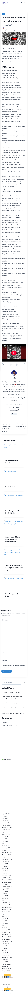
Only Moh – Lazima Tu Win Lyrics (11, 692)
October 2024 (6, 857)
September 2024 (7, 859)
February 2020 (6, 964)
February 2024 (6, 875)
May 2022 (5, 923)
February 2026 (6, 825)
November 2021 (6, 937)
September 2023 (7, 886)
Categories (5, 722)
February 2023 (6, 902)
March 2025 (5, 846)
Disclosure (10, 994)
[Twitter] (9, 987)
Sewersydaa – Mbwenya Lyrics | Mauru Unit (21, 425)
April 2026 (5, 820)
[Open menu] (24, 3)
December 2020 (7, 957)
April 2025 (5, 843)
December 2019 (6, 966)
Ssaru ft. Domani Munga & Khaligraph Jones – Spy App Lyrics (14, 567)
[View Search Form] (21, 3)
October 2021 (6, 939)
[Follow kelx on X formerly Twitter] (15, 414)
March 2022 (5, 928)
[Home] (3, 25)
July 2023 (5, 891)
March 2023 (5, 900)
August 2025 (5, 834)
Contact (15, 994)
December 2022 (7, 907)
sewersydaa (20, 364)
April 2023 (5, 898)
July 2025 (5, 836)
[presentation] (14, 451)
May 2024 (5, 868)
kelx (7, 28)
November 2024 (6, 855)
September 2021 (7, 941)
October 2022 (6, 912)
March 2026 (5, 823)
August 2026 (6, 814)
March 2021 (5, 955)
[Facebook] (5, 987)
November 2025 (6, 827)
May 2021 (4, 950)
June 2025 (5, 839)
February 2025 (6, 848)
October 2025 (6, 829)
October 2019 (6, 971)
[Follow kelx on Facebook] (12, 414)
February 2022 (6, 930)
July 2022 (5, 918)
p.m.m (13, 364)
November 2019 (6, 969)
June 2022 (5, 921)
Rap (4, 14)
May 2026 (5, 818)
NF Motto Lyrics (10, 487)
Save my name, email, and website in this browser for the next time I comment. (14, 666)
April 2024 (5, 871)
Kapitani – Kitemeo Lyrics (9, 703)
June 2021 (5, 948)
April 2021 (5, 953)
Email (4, 653)
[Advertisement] (14, 743)
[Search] (24, 683)
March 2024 (5, 873)
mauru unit (6, 364)
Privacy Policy (5, 994)
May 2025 (5, 841)
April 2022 (5, 925)
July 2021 (4, 946)
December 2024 (7, 852)
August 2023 (5, 889)
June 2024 (5, 866)
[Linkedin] (3, 987)
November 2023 (6, 882)
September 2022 (7, 914)
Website (4, 661)
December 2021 (6, 934)
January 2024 (6, 877)
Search (4, 680)
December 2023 (7, 880)
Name (4, 645)
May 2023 (5, 896)
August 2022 (5, 916)
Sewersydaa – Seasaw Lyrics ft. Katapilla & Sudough (6, 426)
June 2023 (5, 893)
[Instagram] (7, 987)
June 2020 (5, 959)
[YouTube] (12, 987)
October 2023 (6, 884)
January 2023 (6, 905)
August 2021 (5, 943)
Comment (5, 620)
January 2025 (6, 850)
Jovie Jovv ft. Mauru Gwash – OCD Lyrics (14, 713)
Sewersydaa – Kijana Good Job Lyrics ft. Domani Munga (12, 539)
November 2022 (6, 909)
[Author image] (3, 28)
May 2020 (5, 962)
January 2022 (6, 932)
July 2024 (5, 864)
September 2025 (7, 832)
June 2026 (5, 816)
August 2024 (5, 861)
